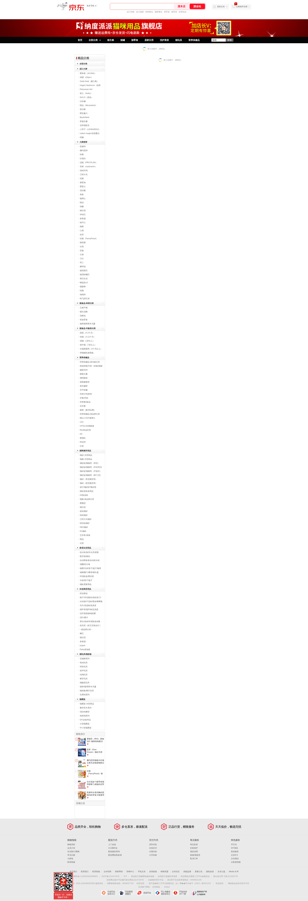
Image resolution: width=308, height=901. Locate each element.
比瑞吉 (83, 158)
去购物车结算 (242, 6)
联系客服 (71, 862)
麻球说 (83, 266)
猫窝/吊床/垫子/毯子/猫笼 (90, 568)
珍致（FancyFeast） (89, 238)
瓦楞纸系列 (85, 695)
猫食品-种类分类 (87, 303)
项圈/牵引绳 (85, 564)
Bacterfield (84, 117)
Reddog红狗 (85, 430)
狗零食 (167, 12)
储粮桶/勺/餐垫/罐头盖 (89, 572)
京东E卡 (234, 855)
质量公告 (198, 871)
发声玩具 (84, 671)
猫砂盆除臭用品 (86, 491)
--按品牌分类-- (86, 629)
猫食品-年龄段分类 (88, 328)
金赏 (82, 234)
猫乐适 (83, 210)
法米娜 (83, 101)
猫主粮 (110, 40)
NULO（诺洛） (86, 97)
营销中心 (130, 871)
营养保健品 (194, 40)
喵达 (82, 202)
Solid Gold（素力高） (89, 81)
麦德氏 (83, 438)
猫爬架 (82, 699)
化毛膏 (83, 406)
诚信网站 (145, 892)
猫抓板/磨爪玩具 (87, 691)
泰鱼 (82, 194)
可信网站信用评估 (109, 892)
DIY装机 (234, 848)
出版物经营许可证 (155, 880)
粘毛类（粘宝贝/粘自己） (91, 625)
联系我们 (85, 871)
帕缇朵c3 (84, 282)
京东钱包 (156, 887)
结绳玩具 (84, 675)
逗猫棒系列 (85, 658)
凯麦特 (83, 146)
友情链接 (153, 871)
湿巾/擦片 (84, 617)
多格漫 (83, 218)
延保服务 (235, 851)
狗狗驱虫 (149, 12)
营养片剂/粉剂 (86, 394)
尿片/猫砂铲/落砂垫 (88, 487)
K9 (81, 434)
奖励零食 (84, 320)
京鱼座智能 (236, 862)
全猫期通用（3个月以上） (91, 349)
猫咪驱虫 (158, 12)
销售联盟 (164, 871)
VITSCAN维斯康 (87, 426)
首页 (80, 40)
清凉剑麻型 (85, 712)
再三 (82, 262)
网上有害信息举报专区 (163, 892)
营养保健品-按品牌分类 (90, 414)
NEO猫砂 (84, 527)
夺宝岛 (234, 844)
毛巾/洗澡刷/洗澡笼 (88, 605)
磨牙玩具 (84, 679)
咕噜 (82, 290)
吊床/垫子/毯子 (86, 580)
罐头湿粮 (84, 312)
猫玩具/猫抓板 (86, 654)
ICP (125, 876)
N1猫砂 (83, 531)
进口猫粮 (140, 12)
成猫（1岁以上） (87, 341)
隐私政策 (210, 871)
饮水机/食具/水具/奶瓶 (89, 552)
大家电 (70, 858)
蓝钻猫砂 (84, 511)
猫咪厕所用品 (85, 451)
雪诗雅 (83, 190)
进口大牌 (83, 69)
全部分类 (93, 40)
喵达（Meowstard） (88, 105)
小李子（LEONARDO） (90, 129)
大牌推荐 (83, 142)
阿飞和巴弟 (85, 298)
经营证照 (140, 883)
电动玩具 (84, 663)
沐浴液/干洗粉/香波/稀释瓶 (91, 601)
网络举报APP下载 (181, 892)
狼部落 (83, 242)
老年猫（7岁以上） (88, 345)
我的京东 (221, 6)
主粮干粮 (84, 308)
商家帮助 (119, 871)
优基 (82, 178)
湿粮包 (83, 316)
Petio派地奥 (85, 649)
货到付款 (153, 844)
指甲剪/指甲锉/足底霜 (89, 609)
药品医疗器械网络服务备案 (142, 876)
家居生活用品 (85, 548)
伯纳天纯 (84, 170)
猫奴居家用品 (85, 584)
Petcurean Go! (86, 89)
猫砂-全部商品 (86, 455)
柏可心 (83, 222)
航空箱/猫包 (85, 556)
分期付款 (153, 851)
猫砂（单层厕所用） (88, 479)
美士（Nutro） (86, 93)
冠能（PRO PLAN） (88, 162)
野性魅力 (84, 113)
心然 (82, 230)
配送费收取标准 (115, 855)
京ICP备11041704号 (111, 876)
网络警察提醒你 (127, 892)
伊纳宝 (83, 214)
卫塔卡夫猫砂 (85, 519)
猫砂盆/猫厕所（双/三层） (91, 475)
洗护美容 (164, 40)
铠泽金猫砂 (85, 523)
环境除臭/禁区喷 (87, 576)
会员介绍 (71, 848)
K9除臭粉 (84, 495)
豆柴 (82, 254)
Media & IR (234, 871)
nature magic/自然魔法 (89, 133)
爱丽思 (83, 503)
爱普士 (83, 186)
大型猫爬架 (85, 724)
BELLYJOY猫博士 (87, 418)
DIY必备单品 (85, 720)
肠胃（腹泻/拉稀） (88, 410)
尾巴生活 (84, 278)
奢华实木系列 (85, 708)
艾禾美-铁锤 (85, 535)
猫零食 (174, 12)
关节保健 (84, 390)
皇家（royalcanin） (88, 166)
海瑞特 (83, 294)
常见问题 (71, 855)
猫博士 (83, 198)
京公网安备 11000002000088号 (84, 876)
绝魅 (82, 137)
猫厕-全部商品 (86, 459)
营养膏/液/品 (85, 402)
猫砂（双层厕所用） (88, 483)
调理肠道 (84, 378)
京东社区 (176, 871)
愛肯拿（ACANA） (88, 73)
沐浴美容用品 (85, 589)
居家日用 (149, 40)
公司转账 (153, 855)
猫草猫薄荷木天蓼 (87, 324)
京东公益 (221, 871)
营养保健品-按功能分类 (90, 362)
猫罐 (122, 40)
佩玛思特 (84, 150)
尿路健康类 (85, 382)
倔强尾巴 (84, 270)
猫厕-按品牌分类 (87, 499)
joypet (82, 645)
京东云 (167, 887)
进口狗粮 (130, 12)
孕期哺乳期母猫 (86, 353)
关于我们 (73, 871)
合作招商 (107, 871)
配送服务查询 (114, 851)
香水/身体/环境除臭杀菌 (90, 621)
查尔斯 (83, 109)
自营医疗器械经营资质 (167, 876)
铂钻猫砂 (84, 515)
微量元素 (84, 374)
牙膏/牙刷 (84, 398)
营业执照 (219, 883)
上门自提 (112, 844)
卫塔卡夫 (84, 174)
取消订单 (194, 858)
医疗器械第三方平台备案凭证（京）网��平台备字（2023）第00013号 (180, 883)
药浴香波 (84, 593)
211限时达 (112, 848)
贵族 (82, 250)
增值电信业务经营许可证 (238, 883)
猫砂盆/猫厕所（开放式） (91, 471)
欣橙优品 (182, 12)
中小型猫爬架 (85, 728)
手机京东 (141, 871)
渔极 (82, 206)
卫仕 (82, 258)
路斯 (82, 226)
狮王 (82, 633)
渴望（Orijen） (86, 77)
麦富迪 (83, 182)
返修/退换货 (195, 855)
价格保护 (194, 848)
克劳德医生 (85, 125)
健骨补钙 (84, 370)
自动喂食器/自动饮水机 (90, 560)
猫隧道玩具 (85, 683)
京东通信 (235, 858)
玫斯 (82, 154)
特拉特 (83, 442)
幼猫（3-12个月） (87, 337)
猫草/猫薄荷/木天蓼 (88, 687)
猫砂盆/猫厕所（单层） (90, 463)
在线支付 (153, 848)
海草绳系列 (85, 716)
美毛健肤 (84, 386)
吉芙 (82, 246)
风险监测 (187, 871)
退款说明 (194, 851)
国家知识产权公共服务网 (199, 892)
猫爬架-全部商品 (87, 704)
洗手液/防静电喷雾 (88, 613)
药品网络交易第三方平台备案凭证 (195, 876)
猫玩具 (178, 40)
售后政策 (194, 844)
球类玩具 (84, 667)
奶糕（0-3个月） (87, 333)
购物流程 (71, 844)
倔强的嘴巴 (85, 274)
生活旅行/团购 (73, 851)
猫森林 (83, 286)
